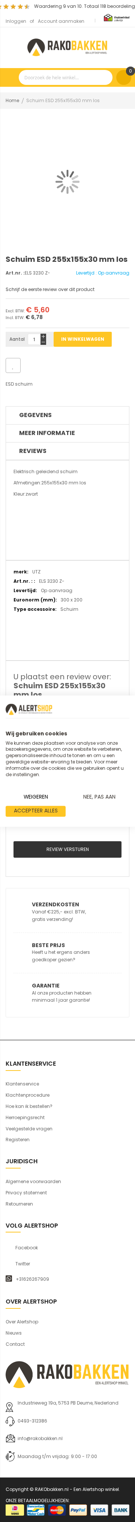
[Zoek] (105, 77)
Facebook (26, 1248)
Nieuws (14, 1333)
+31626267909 (32, 1279)
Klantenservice (22, 1084)
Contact (15, 1344)
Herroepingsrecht (25, 1117)
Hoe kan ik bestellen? (29, 1106)
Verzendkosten (55, 904)
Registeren (18, 1139)
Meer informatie (47, 433)
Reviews (32, 451)
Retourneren (19, 1204)
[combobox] (65, 77)
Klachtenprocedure (28, 1095)
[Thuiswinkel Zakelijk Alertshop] (116, 17)
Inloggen (16, 21)
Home (12, 100)
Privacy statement (26, 1192)
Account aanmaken (61, 21)
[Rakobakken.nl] (67, 46)
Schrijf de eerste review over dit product (50, 289)
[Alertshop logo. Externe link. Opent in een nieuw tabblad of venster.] (29, 709)
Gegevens (35, 415)
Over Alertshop (22, 1322)
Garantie (46, 985)
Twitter (22, 1264)
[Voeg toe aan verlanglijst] (13, 365)
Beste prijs (48, 945)
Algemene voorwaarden (33, 1181)
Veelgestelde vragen (29, 1129)
